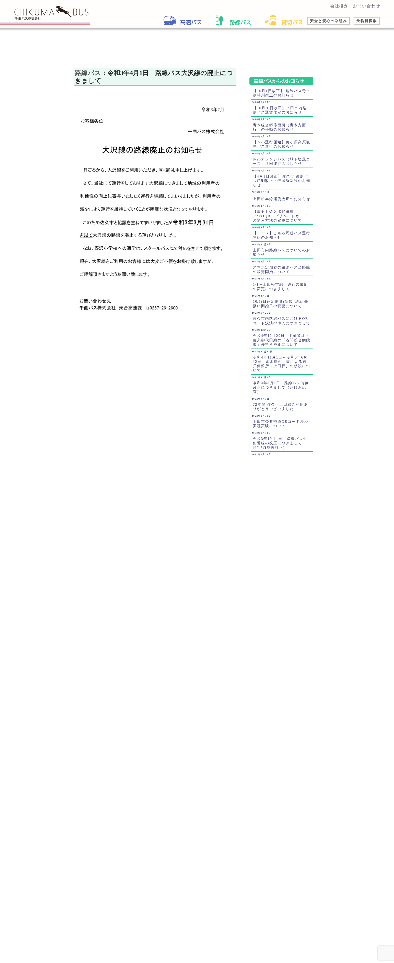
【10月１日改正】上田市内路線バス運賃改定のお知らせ (280, 110)
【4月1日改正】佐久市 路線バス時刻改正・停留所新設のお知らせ (281, 180)
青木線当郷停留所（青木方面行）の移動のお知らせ (279, 127)
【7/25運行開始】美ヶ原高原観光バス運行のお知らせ (281, 144)
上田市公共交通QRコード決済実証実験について (280, 424)
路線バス (88, 72)
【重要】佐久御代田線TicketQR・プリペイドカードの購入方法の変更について (280, 216)
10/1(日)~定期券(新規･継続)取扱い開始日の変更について (281, 303)
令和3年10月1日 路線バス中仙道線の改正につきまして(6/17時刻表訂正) (280, 443)
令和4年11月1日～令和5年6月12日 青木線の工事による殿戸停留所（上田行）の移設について (281, 363)
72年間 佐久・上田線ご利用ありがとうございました (280, 407)
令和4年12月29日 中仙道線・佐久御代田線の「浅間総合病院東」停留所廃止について (281, 340)
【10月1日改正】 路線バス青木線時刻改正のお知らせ (281, 93)
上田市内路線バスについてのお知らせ (281, 252)
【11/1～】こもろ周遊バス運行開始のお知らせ (281, 235)
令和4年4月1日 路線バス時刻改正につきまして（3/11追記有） (281, 387)
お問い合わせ (366, 6)
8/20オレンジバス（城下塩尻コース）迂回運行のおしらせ (281, 161)
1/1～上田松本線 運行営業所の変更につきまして (280, 286)
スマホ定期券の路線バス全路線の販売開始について (281, 269)
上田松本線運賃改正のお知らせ (281, 199)
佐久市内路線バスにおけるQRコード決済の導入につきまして (281, 321)
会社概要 (339, 6)
